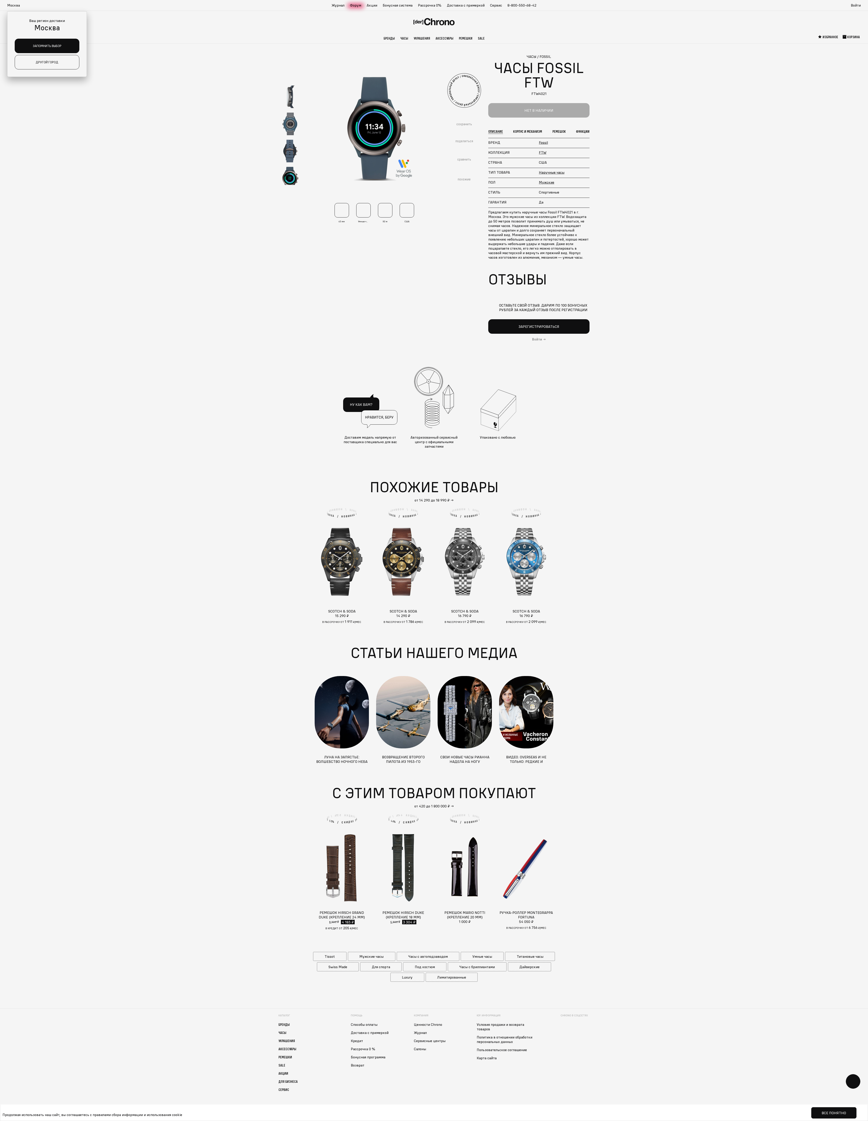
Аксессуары (444, 38)
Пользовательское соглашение (502, 1050)
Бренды (389, 38)
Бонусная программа (368, 1057)
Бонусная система (398, 5)
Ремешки (465, 38)
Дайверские (529, 967)
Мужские (546, 182)
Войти (856, 5)
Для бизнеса (288, 1081)
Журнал (338, 5)
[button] (15, 5)
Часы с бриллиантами (477, 967)
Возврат (357, 1065)
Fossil (543, 142)
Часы (404, 38)
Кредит (357, 1040)
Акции (372, 5)
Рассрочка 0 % (363, 1049)
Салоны (420, 1049)
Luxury (407, 977)
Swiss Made (337, 967)
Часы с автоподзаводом (428, 956)
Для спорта (381, 967)
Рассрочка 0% (429, 5)
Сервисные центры (430, 1040)
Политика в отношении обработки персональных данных (504, 1039)
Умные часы (482, 956)
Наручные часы (551, 172)
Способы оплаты (364, 1024)
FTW (542, 152)
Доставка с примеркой (466, 5)
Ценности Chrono (428, 1024)
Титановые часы (530, 956)
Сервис (496, 5)
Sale (481, 38)
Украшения (422, 38)
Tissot (330, 956)
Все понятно (834, 1113)
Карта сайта (487, 1058)
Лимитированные (451, 977)
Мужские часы (371, 956)
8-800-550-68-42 (521, 5)
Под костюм (425, 967)
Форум (355, 5)
